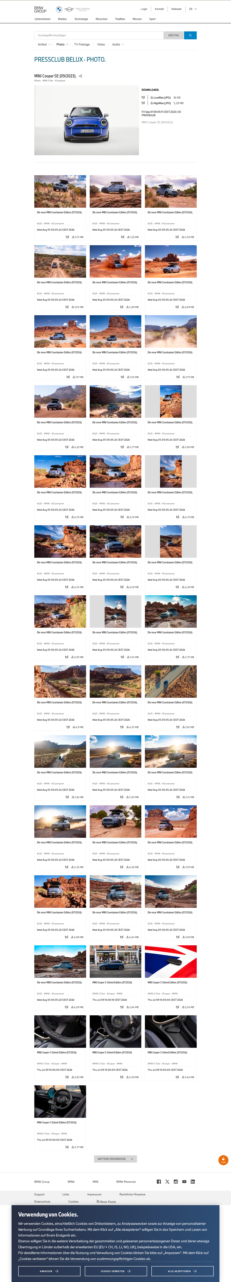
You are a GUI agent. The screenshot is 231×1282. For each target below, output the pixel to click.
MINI (95, 1181)
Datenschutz (42, 1201)
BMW (71, 1181)
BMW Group (42, 1181)
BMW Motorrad (126, 1181)
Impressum (94, 1194)
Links (65, 1194)
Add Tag (173, 35)
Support (39, 1194)
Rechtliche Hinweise (132, 1194)
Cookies (73, 1201)
